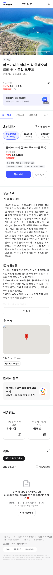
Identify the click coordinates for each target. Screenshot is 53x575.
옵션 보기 (18, 174)
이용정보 (33, 114)
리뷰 (46, 114)
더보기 (26, 310)
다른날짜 (42, 126)
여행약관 (26, 539)
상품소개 (19, 114)
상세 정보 (39, 174)
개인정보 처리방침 (44, 536)
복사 (19, 358)
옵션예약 (6, 114)
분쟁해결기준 (39, 539)
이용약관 (6, 536)
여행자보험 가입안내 (11, 539)
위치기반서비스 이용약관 (24, 536)
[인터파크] (6, 4)
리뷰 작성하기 (26, 512)
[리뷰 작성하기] (48, 451)
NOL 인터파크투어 (14, 458)
